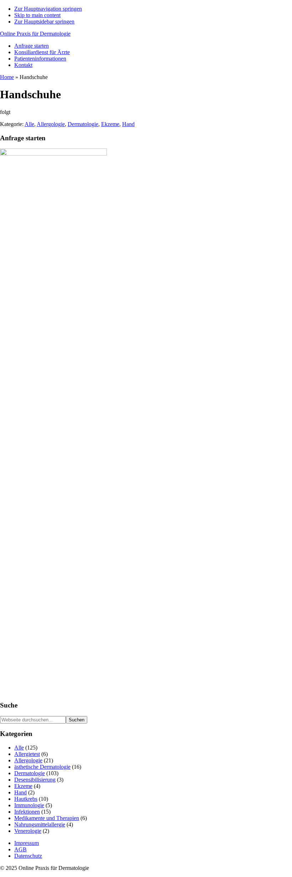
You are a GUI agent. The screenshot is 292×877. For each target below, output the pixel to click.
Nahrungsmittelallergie (39, 824)
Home (7, 77)
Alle (29, 124)
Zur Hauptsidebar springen (44, 22)
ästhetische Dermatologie (42, 767)
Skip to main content (37, 15)
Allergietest (27, 754)
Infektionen (27, 812)
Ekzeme (110, 124)
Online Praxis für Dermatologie (35, 34)
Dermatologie (83, 124)
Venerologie (27, 831)
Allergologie (51, 124)
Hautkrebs (25, 799)
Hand (128, 124)
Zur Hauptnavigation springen (48, 9)
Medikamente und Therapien (46, 818)
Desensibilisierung (35, 780)
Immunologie (29, 805)
